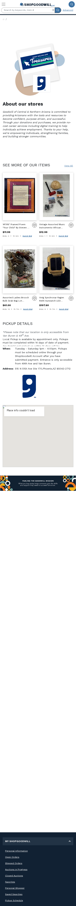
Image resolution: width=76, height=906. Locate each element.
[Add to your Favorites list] (34, 225)
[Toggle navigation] (3, 4)
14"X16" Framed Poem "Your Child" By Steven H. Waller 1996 (16, 226)
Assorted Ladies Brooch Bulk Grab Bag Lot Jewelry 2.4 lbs (16, 299)
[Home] (3, 19)
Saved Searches (13, 894)
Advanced (68, 10)
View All (68, 166)
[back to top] (70, 900)
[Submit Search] (72, 4)
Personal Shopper (15, 888)
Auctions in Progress (16, 869)
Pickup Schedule (14, 900)
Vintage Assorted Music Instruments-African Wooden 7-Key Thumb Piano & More (52, 226)
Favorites (10, 882)
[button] (53, 10)
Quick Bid (27, 236)
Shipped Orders (13, 863)
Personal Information (16, 851)
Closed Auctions (14, 875)
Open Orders (12, 857)
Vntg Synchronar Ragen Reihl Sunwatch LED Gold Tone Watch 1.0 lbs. (52, 299)
